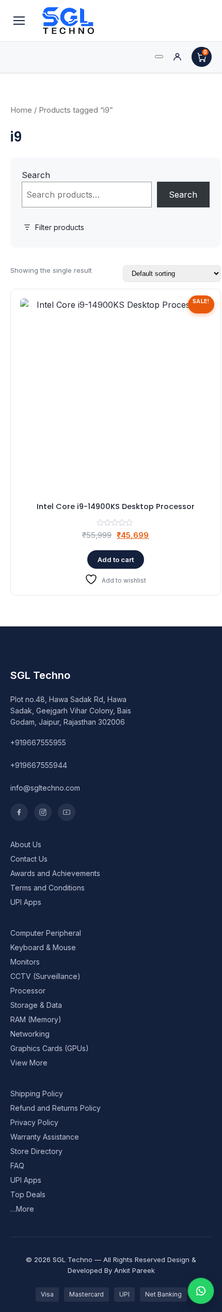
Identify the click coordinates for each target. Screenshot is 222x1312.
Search (36, 175)
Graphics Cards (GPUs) (49, 1048)
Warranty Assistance (44, 1136)
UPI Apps (25, 902)
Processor (27, 990)
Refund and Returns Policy (55, 1108)
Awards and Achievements (55, 873)
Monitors (25, 961)
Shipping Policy (36, 1093)
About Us (25, 844)
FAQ (17, 1165)
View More (28, 1062)
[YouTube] (66, 812)
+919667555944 (38, 765)
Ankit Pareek (134, 1270)
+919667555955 (38, 742)
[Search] (159, 56)
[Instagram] (43, 812)
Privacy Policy (34, 1122)
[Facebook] (19, 812)
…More (22, 1208)
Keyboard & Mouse (43, 947)
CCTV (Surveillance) (45, 976)
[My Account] (177, 57)
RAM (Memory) (35, 1019)
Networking (30, 1033)
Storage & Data (36, 1005)
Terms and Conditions (47, 887)
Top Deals (27, 1194)
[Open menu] (19, 20)
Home (21, 110)
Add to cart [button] (116, 559)
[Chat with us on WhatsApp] (201, 1291)
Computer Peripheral (45, 933)
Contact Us (28, 858)
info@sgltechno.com (45, 787)
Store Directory (36, 1151)
